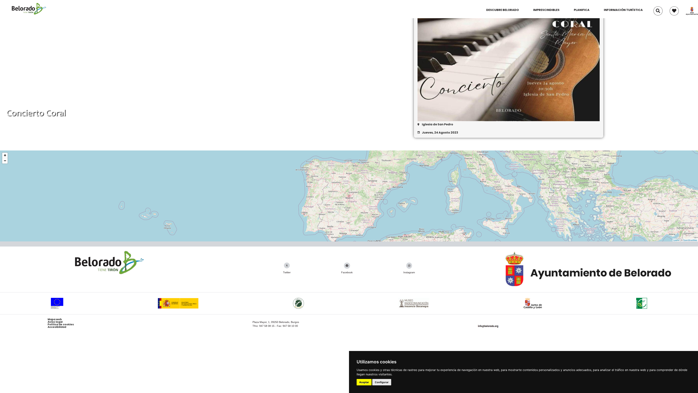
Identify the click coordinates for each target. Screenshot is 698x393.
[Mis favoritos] (674, 9)
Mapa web (55, 319)
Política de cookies (61, 324)
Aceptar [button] (364, 382)
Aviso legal (55, 322)
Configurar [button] (382, 382)
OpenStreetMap (690, 240)
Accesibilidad (57, 327)
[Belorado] (29, 14)
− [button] (5, 160)
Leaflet (676, 240)
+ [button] (5, 155)
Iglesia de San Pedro (437, 124)
